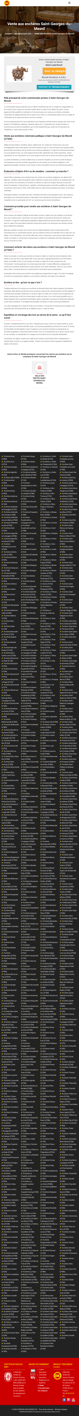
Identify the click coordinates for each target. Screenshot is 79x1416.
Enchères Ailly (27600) (11, 477)
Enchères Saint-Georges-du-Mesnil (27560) (66, 549)
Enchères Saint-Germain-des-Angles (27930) (67, 586)
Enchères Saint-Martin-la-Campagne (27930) (67, 703)
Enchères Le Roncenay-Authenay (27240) (47, 613)
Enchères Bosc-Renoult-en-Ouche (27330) (8, 838)
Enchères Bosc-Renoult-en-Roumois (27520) (9, 846)
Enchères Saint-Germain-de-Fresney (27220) (67, 570)
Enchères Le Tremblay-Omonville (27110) (47, 668)
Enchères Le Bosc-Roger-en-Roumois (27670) (48, 506)
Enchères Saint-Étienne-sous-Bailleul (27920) (67, 541)
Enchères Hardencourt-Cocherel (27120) (28, 968)
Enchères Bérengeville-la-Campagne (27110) (8, 698)
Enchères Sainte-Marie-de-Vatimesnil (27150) (67, 982)
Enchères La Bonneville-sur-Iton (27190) (27, 1162)
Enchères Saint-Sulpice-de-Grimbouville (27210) (68, 870)
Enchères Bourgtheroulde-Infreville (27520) (10, 918)
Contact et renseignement (54, 87)
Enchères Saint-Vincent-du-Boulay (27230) (66, 923)
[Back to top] (73, 1410)
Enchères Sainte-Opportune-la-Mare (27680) (67, 1003)
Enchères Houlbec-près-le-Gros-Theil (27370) (28, 1064)
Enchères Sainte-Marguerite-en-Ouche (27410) (67, 974)
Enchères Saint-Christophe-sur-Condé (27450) (67, 467)
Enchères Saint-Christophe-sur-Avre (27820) (67, 459)
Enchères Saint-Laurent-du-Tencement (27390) (67, 650)
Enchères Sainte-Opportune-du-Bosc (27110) (67, 995)
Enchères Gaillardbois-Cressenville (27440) (29, 796)
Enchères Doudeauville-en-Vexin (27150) (29, 485)
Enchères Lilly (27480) (50, 722)
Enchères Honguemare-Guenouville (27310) (28, 1045)
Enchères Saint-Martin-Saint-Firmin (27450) (66, 711)
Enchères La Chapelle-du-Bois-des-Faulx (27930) (29, 1176)
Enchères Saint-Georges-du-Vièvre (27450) (66, 557)
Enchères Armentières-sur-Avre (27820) (9, 546)
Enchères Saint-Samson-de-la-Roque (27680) (67, 849)
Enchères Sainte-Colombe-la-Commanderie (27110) (67, 937)
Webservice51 (55, 1412)
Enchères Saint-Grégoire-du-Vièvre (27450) (66, 615)
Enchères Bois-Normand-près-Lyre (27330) (8, 788)
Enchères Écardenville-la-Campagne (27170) (27, 520)
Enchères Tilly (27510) (69, 1120)
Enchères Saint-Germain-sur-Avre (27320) (66, 602)
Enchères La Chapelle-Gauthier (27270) (27, 1184)
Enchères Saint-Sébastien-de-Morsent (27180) (67, 857)
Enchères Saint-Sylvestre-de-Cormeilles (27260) (68, 878)
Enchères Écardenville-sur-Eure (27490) (28, 528)
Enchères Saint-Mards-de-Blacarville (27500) (67, 684)
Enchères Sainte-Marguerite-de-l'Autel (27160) (67, 966)
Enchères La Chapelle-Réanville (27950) (27, 1197)
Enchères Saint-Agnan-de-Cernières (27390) (47, 1269)
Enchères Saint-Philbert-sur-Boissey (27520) (67, 767)
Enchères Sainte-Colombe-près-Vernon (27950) (67, 945)
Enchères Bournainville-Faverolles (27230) (10, 926)
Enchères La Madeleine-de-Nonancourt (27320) (28, 1300)
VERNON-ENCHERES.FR (27, 1409)
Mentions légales (61, 1409)
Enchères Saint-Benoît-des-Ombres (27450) (47, 1346)
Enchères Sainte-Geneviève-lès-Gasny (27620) (67, 958)
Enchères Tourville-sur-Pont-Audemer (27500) (67, 1168)
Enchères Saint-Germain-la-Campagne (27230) (68, 594)
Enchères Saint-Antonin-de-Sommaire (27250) (47, 1290)
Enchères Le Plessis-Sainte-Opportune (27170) (48, 605)
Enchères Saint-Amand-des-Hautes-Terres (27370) (47, 1277)
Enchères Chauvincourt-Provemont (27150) (10, 1157)
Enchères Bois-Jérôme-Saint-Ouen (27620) (8, 775)
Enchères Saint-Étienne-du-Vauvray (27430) (66, 528)
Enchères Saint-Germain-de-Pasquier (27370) (67, 578)
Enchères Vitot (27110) (69, 1327)
